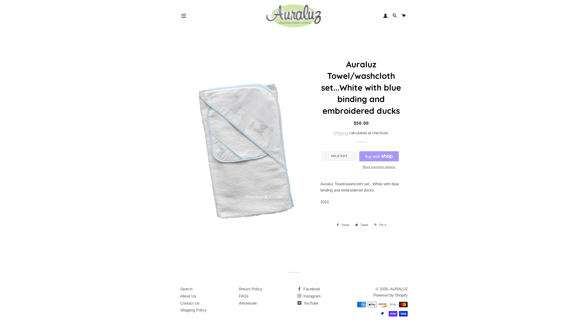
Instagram (311, 296)
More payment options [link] (379, 167)
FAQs (244, 296)
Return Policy (250, 289)
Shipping (340, 133)
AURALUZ (399, 289)
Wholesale (248, 303)
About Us (188, 296)
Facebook (311, 289)
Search (186, 289)
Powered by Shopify (390, 295)
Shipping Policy (193, 310)
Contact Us (190, 303)
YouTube (310, 303)
